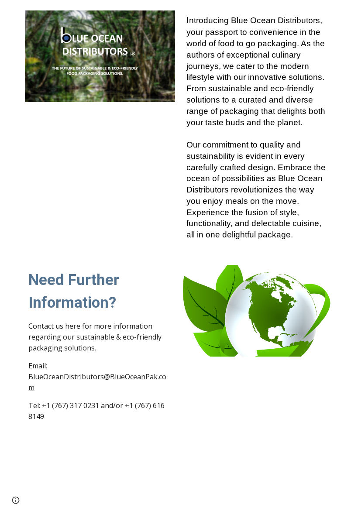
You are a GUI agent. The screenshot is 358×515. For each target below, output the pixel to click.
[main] (258, 127)
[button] (16, 500)
